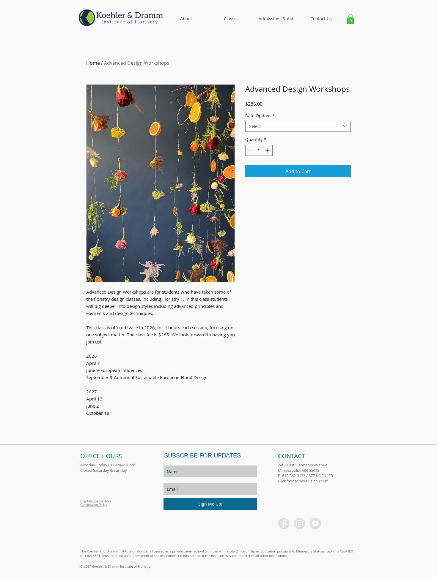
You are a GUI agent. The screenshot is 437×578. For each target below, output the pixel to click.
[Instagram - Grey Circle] (299, 523)
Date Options (260, 115)
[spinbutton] (259, 150)
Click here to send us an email (303, 481)
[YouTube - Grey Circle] (315, 523)
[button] (186, 18)
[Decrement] (250, 150)
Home (93, 63)
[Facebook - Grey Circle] (284, 523)
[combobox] (298, 126)
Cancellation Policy (93, 504)
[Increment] (268, 150)
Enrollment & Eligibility (95, 501)
